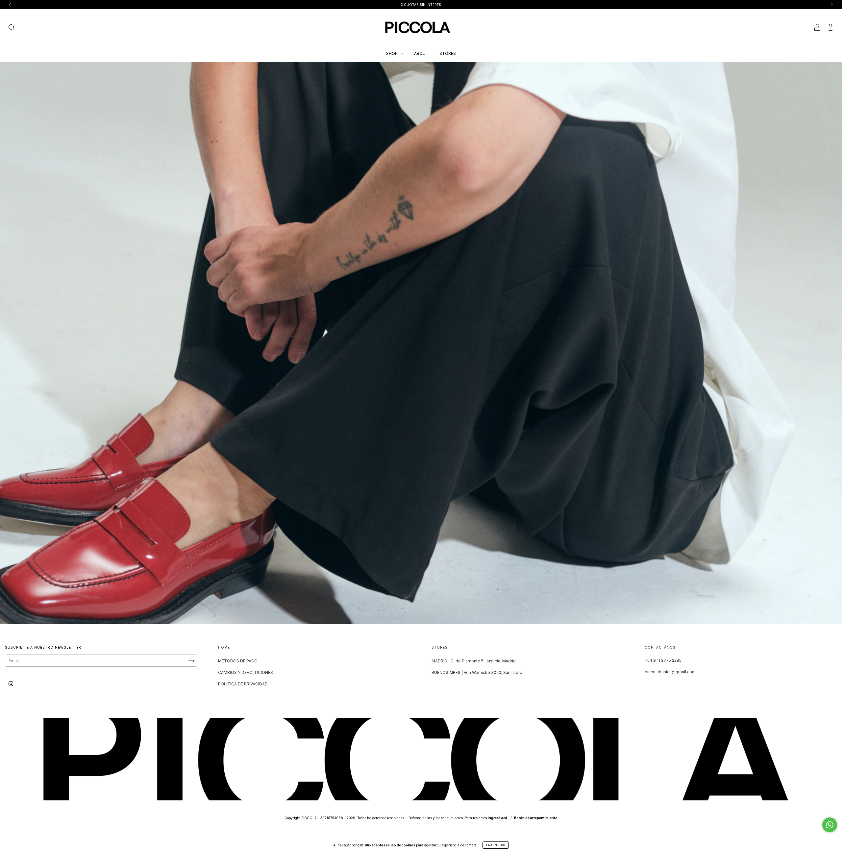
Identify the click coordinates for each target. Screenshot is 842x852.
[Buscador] (11, 28)
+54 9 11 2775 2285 (663, 660)
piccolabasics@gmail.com (670, 671)
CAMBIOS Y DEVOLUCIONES (245, 672)
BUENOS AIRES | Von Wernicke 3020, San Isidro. (477, 672)
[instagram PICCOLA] (11, 683)
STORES (447, 53)
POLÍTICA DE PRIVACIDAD (243, 683)
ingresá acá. (498, 818)
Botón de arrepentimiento (535, 818)
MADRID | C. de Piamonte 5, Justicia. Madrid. (474, 660)
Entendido (495, 845)
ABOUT (421, 53)
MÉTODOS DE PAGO (238, 660)
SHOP (392, 53)
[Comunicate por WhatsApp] (829, 824)
